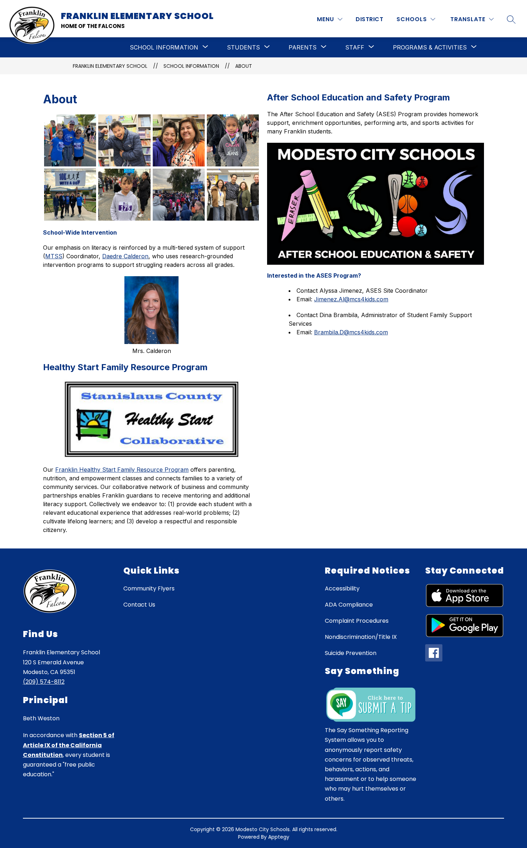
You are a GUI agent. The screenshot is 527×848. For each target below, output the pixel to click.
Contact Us (139, 604)
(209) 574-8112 (44, 682)
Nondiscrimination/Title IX (361, 637)
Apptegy (278, 836)
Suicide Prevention (350, 653)
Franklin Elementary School (110, 66)
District (369, 19)
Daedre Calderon (125, 256)
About (243, 66)
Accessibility (342, 588)
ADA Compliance (349, 604)
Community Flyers (149, 588)
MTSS (53, 256)
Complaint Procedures (357, 621)
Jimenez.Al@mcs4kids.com (351, 299)
